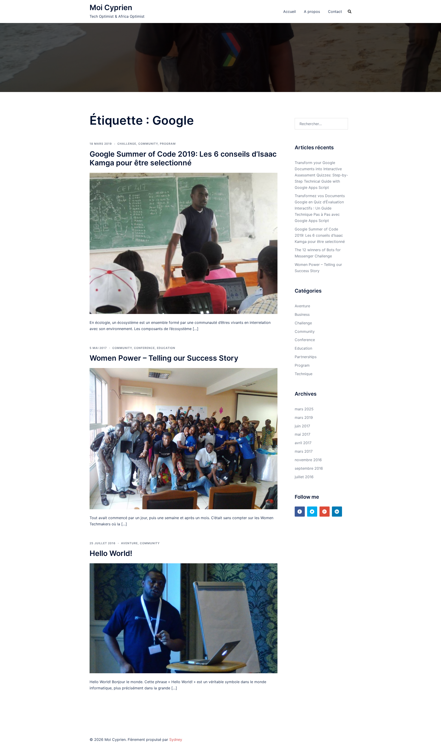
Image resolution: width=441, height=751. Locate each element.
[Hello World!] (183, 618)
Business (302, 314)
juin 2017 (302, 426)
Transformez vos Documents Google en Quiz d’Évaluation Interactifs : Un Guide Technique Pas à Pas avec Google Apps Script (320, 208)
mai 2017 (302, 434)
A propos (312, 11)
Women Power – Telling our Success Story (164, 358)
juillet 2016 (304, 477)
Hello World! (111, 553)
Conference (144, 348)
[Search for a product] (349, 11)
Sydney (175, 739)
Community (148, 143)
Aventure (129, 543)
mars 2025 (304, 409)
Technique (303, 373)
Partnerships (306, 356)
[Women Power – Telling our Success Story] (183, 438)
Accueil (289, 11)
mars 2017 (304, 451)
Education (166, 348)
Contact (335, 11)
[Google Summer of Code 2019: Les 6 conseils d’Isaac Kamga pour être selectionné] (183, 243)
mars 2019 (304, 417)
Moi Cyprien (111, 7)
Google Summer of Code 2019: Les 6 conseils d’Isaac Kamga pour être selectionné (183, 158)
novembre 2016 (308, 460)
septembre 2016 (309, 468)
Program (168, 143)
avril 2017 (303, 442)
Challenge (126, 143)
